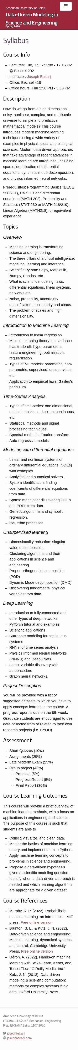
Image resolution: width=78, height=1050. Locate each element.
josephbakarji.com (19, 1038)
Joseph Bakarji (39, 76)
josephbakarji (15, 1033)
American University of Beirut (25, 8)
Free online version (36, 922)
